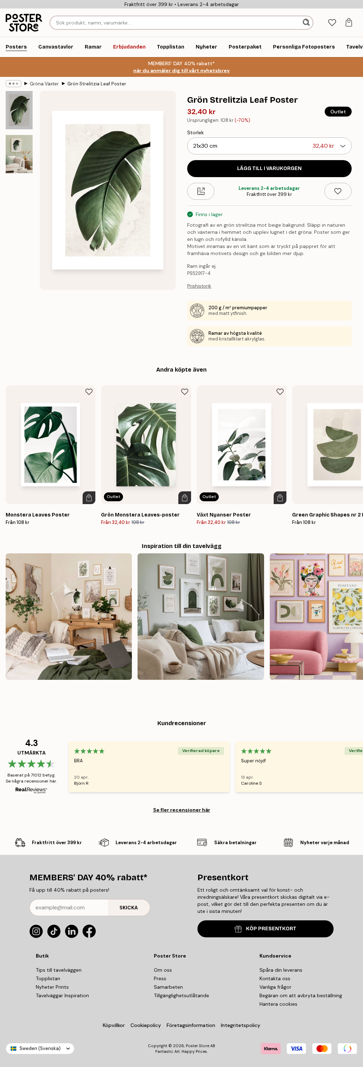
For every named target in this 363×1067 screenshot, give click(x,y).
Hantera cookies (278, 1004)
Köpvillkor (114, 1025)
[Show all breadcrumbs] (13, 83)
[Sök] (307, 23)
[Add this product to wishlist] (338, 191)
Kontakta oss (274, 978)
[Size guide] (200, 191)
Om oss (163, 970)
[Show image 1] (19, 110)
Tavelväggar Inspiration (62, 995)
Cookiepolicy (145, 1025)
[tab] (332, 23)
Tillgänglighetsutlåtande (181, 995)
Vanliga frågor (275, 987)
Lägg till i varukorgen (269, 168)
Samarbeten (168, 987)
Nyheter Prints (52, 987)
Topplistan (48, 978)
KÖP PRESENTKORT (271, 929)
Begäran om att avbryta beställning (300, 995)
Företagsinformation (191, 1025)
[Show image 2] (19, 154)
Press (160, 978)
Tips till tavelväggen (59, 970)
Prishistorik (199, 286)
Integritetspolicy (240, 1025)
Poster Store (197, 1045)
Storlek (195, 132)
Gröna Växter (44, 84)
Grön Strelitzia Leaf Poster (96, 84)
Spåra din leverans (280, 970)
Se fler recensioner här (181, 810)
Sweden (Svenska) (40, 1048)
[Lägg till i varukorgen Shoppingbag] (89, 497)
